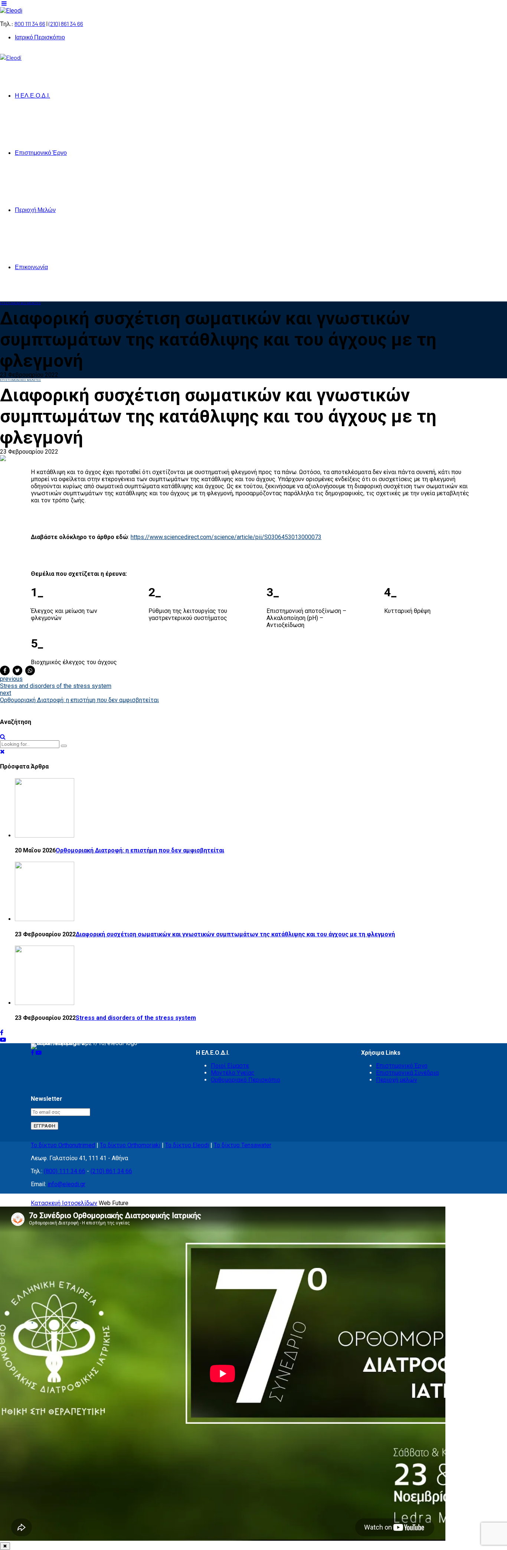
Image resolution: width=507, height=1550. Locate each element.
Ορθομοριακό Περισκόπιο (245, 1079)
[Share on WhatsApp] (30, 670)
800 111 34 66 (29, 23)
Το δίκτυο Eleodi (187, 1145)
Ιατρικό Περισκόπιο (40, 36)
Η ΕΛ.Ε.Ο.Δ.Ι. (32, 95)
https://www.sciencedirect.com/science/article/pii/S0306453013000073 (226, 537)
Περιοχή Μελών (35, 209)
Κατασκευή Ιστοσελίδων (64, 1203)
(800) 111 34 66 (64, 1171)
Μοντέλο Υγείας (233, 1072)
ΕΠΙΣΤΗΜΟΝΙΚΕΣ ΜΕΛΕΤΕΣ (20, 303)
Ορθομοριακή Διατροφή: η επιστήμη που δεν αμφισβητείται (140, 850)
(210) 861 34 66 (66, 23)
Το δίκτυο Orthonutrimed (63, 1145)
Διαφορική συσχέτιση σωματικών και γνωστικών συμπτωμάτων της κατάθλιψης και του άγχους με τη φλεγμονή (235, 934)
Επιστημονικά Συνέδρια (407, 1072)
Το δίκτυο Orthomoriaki (130, 1145)
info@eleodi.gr (66, 1184)
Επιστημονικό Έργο (41, 152)
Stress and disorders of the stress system (136, 1017)
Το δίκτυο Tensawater (242, 1145)
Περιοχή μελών (396, 1079)
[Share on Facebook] (5, 670)
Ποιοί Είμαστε (230, 1065)
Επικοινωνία (31, 266)
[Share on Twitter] (17, 670)
